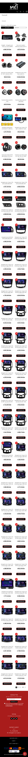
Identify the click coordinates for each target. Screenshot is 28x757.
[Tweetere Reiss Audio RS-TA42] (7, 92)
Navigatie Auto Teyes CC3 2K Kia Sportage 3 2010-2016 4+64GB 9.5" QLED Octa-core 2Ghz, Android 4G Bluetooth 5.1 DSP (7, 483)
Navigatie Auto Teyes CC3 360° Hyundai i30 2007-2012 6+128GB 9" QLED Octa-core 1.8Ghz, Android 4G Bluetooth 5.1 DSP (7, 373)
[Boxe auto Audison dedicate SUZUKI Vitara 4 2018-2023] (20, 37)
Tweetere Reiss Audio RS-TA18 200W (21, 100)
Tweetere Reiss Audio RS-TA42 (7, 100)
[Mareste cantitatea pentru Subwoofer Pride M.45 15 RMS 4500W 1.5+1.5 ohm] (9, 162)
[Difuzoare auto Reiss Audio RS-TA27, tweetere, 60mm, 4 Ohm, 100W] (7, 64)
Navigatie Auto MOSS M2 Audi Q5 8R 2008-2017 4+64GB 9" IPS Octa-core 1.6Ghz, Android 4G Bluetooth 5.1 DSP (7, 238)
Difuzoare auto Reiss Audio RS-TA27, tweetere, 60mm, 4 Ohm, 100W (7, 73)
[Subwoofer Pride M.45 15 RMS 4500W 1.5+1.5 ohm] (7, 147)
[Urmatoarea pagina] (25, 687)
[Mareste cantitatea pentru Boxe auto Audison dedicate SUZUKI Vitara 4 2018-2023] (23, 52)
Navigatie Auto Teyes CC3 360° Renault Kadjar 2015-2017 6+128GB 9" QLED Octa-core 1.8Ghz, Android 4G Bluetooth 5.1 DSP (7, 291)
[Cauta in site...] (23, 11)
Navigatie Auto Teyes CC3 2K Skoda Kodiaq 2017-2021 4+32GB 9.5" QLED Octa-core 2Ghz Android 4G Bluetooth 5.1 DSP (21, 592)
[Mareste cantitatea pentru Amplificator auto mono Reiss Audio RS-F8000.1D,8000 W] (23, 80)
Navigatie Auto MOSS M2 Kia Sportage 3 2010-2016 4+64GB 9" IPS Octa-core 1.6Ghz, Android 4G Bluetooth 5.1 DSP (7, 592)
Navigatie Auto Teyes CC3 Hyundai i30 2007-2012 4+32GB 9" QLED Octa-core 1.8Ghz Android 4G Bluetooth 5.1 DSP (21, 373)
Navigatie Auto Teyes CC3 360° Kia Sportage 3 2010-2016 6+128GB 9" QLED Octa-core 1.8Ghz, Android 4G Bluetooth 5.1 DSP (7, 510)
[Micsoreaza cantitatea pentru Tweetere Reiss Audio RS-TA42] (5, 107)
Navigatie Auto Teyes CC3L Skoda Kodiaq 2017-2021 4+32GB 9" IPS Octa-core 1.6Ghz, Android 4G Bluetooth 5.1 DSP (21, 674)
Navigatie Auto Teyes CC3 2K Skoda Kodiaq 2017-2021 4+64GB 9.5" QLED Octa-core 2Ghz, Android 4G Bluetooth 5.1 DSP (7, 619)
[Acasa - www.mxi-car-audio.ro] (14, 6)
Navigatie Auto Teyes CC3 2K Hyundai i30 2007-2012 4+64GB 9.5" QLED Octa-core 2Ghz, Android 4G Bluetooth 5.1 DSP (7, 346)
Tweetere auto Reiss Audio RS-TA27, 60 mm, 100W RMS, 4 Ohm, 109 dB (21, 155)
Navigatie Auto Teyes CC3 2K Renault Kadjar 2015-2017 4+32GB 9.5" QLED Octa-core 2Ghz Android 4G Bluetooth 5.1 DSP (21, 238)
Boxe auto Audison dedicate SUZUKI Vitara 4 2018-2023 (20, 46)
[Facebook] (11, 718)
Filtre (7, 27)
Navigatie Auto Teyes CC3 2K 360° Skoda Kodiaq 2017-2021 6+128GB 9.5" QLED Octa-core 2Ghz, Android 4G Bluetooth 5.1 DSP (7, 674)
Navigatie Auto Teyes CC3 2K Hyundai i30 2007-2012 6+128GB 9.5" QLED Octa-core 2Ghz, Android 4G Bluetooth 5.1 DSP (21, 346)
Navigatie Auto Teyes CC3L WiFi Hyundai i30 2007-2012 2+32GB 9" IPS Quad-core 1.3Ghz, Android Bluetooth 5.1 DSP (21, 428)
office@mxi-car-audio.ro (15, 732)
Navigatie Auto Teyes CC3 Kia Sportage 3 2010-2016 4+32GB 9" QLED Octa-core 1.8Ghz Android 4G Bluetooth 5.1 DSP (21, 510)
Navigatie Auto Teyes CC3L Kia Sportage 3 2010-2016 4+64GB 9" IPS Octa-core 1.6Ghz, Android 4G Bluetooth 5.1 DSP (7, 565)
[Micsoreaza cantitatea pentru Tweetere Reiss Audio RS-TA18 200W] (19, 107)
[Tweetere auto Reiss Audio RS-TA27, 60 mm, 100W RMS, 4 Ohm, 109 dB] (20, 147)
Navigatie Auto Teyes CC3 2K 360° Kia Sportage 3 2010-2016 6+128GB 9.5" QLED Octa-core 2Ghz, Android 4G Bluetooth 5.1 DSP (7, 537)
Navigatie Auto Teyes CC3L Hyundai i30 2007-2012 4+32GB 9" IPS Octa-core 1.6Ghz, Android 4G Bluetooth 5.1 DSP (21, 401)
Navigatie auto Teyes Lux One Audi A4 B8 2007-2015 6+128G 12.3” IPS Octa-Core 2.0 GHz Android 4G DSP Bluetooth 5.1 (7, 210)
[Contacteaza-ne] (17, 11)
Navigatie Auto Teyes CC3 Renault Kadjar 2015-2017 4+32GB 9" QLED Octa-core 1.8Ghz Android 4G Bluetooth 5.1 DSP (21, 291)
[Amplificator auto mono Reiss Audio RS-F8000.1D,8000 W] (20, 64)
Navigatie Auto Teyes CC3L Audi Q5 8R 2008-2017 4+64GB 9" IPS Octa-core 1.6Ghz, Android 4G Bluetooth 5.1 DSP (21, 183)
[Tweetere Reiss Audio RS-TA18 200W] (20, 92)
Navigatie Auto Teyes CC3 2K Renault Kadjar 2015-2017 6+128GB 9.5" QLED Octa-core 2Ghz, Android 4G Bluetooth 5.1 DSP (21, 265)
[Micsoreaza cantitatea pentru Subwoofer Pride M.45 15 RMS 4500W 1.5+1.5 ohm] (5, 162)
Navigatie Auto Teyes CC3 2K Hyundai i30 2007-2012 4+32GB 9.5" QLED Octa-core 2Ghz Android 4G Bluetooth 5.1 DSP (21, 319)
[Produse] (27, 12)
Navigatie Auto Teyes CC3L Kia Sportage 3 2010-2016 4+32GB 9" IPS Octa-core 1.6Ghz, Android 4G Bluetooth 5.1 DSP (21, 537)
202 (23, 687)
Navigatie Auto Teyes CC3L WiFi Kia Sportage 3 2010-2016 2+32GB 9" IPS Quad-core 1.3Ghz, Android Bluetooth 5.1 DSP (21, 565)
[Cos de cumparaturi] (20, 11)
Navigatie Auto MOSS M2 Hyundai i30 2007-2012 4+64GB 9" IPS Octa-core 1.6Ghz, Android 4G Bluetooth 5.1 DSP (7, 456)
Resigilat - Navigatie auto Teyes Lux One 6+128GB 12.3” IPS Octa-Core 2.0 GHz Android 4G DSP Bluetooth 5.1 (7, 46)
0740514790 (15, 731)
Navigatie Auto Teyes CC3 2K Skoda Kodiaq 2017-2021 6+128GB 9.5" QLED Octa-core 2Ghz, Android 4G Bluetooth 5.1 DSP (21, 619)
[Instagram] (16, 718)
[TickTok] (14, 718)
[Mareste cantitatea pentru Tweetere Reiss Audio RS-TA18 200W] (23, 107)
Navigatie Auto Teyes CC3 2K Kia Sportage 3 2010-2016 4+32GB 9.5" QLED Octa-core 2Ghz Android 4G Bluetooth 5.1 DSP (21, 456)
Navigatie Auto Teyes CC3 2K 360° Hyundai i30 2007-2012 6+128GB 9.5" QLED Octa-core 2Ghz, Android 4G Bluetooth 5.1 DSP (7, 401)
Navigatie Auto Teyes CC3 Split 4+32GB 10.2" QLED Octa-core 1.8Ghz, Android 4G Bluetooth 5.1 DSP (21, 128)
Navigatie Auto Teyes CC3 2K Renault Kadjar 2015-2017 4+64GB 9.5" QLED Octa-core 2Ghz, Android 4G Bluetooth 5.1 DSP (7, 265)
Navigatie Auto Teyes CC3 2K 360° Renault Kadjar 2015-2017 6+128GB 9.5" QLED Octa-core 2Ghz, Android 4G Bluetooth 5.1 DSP (7, 319)
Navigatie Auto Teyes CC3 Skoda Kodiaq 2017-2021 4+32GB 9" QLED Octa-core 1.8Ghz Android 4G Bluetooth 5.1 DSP (21, 647)
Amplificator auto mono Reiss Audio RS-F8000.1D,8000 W (20, 73)
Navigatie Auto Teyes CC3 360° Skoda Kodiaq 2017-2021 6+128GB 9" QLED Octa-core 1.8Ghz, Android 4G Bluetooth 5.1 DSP (7, 647)
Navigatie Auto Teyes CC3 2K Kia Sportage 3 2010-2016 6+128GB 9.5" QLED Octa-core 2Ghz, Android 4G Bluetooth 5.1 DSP (21, 483)
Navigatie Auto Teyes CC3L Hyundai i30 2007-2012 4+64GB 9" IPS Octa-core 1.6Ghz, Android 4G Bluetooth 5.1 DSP (7, 428)
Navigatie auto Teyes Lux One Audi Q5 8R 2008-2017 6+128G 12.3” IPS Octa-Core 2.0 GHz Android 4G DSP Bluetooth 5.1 (21, 210)
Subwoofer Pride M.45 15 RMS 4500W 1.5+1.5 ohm (7, 155)
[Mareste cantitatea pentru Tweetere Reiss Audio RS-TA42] (9, 107)
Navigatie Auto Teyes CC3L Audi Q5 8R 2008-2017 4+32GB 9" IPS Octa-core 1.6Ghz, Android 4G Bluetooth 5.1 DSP (7, 183)
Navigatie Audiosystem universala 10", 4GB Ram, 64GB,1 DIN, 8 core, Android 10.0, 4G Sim (7, 128)
